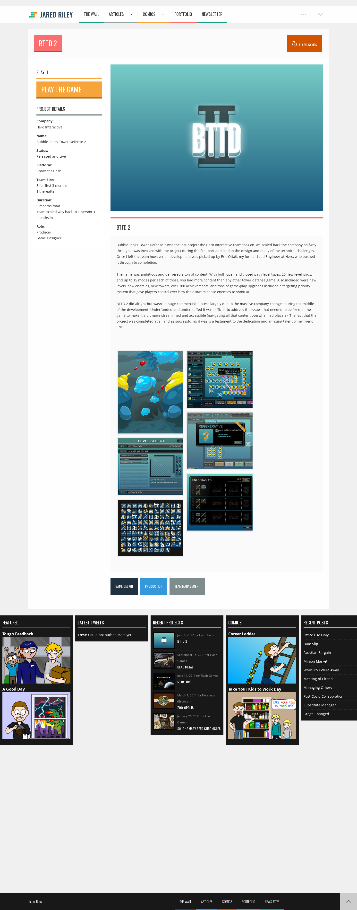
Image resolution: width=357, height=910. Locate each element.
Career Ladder (241, 634)
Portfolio (183, 14)
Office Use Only (316, 635)
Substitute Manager (320, 705)
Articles (116, 14)
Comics (149, 14)
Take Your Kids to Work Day (254, 689)
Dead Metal (185, 666)
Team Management (187, 586)
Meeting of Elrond (318, 678)
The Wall (91, 14)
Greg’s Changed (316, 714)
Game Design (124, 586)
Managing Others (318, 687)
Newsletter (212, 14)
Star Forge (185, 681)
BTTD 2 (182, 641)
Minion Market (315, 661)
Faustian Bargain (317, 652)
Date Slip (311, 643)
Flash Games (307, 44)
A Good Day (13, 689)
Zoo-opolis (185, 707)
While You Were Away (321, 670)
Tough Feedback (17, 634)
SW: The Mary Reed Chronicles (199, 728)
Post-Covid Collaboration (323, 696)
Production (153, 586)
